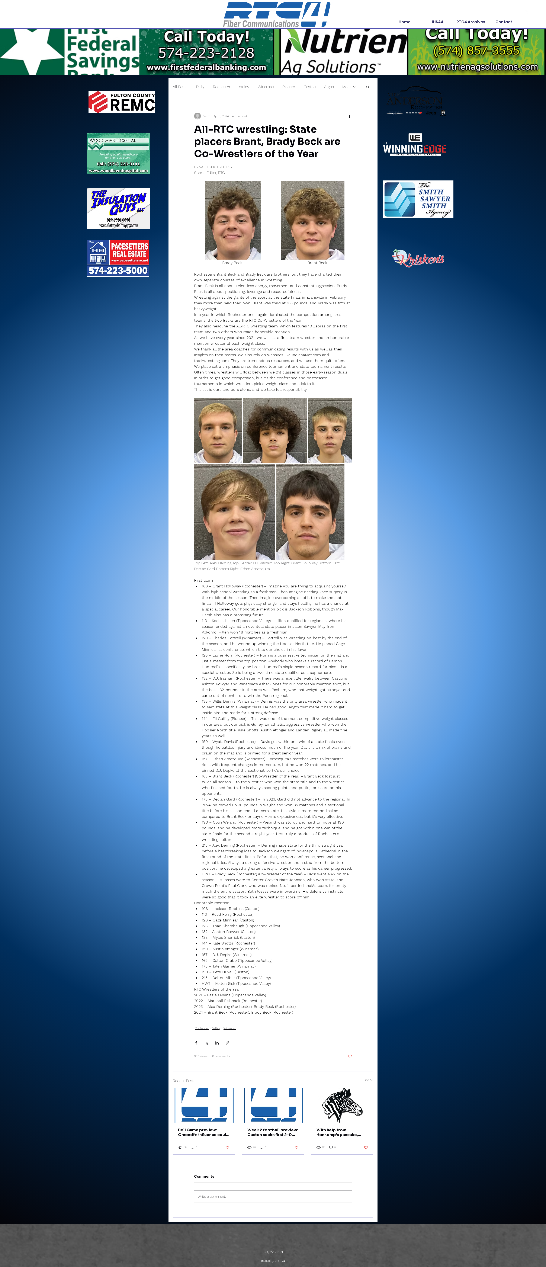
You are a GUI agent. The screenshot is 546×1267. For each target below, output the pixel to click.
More (346, 86)
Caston (310, 86)
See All (368, 1080)
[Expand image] (233, 220)
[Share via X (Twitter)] (207, 1043)
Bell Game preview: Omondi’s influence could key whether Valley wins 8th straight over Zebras (203, 1132)
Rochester (221, 86)
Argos (329, 86)
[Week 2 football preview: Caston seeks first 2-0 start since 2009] (273, 1105)
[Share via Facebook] (196, 1043)
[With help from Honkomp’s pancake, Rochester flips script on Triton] (342, 1105)
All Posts (180, 86)
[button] (368, 87)
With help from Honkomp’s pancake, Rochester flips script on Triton (341, 1132)
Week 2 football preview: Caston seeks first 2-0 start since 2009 (272, 1132)
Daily (200, 86)
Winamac (266, 86)
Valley (244, 86)
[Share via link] (227, 1043)
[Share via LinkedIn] (217, 1043)
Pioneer (288, 86)
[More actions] (349, 116)
